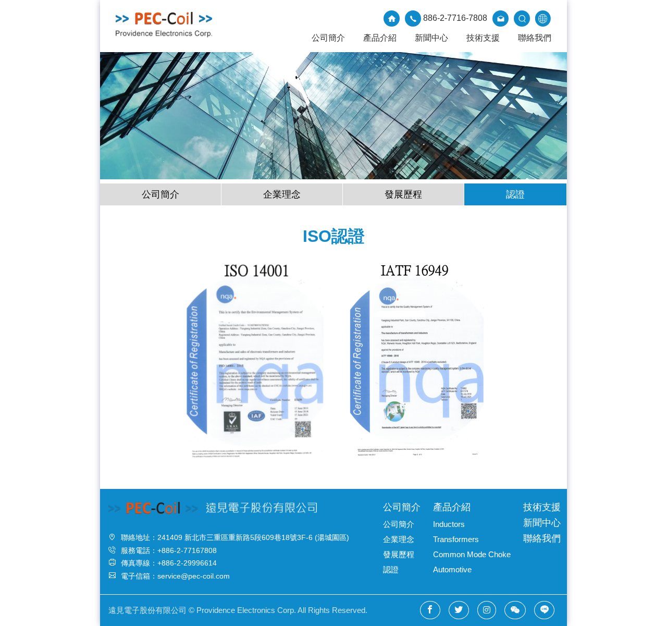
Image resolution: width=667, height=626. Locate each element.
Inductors (449, 524)
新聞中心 (431, 37)
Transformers (456, 539)
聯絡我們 (534, 37)
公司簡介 (328, 37)
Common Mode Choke (472, 554)
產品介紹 (380, 37)
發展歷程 (403, 194)
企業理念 (282, 194)
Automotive (452, 569)
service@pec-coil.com (193, 576)
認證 (515, 194)
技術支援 (483, 37)
